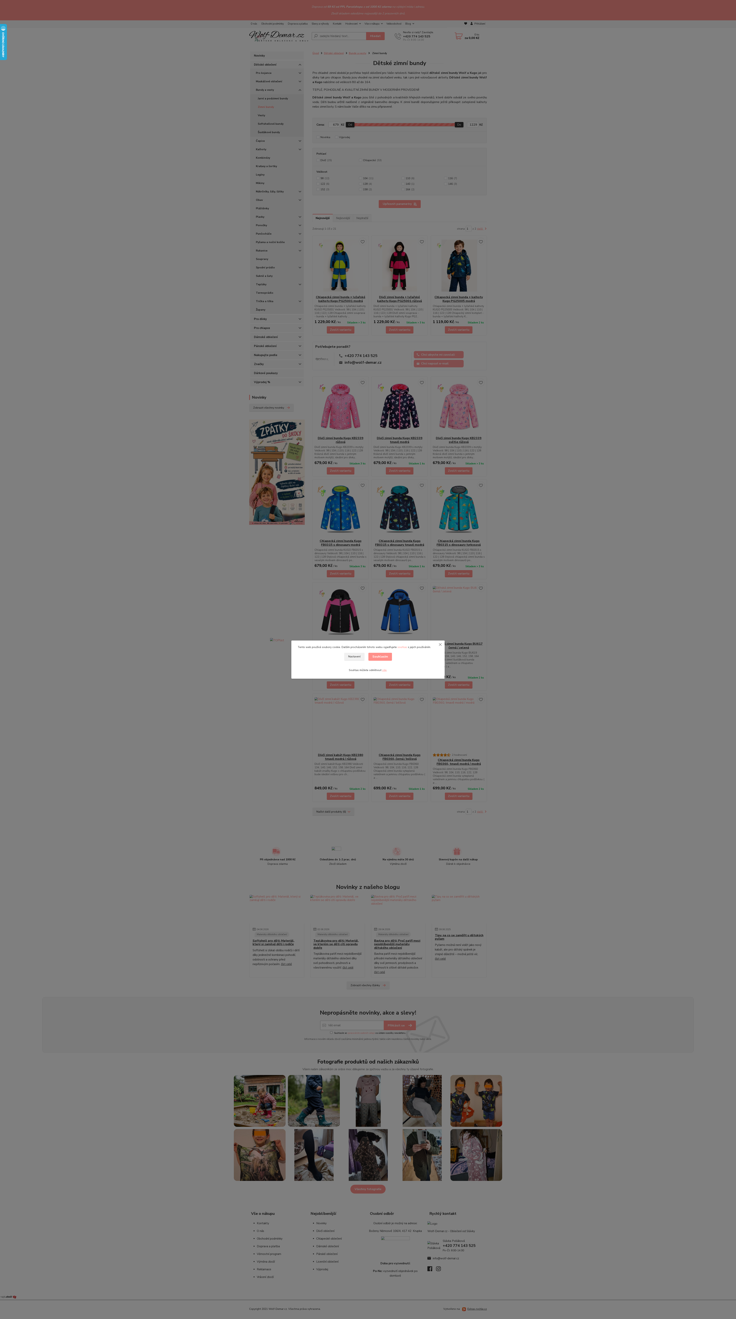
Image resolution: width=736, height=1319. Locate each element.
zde (384, 670)
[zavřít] (440, 644)
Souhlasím (380, 657)
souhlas (402, 647)
